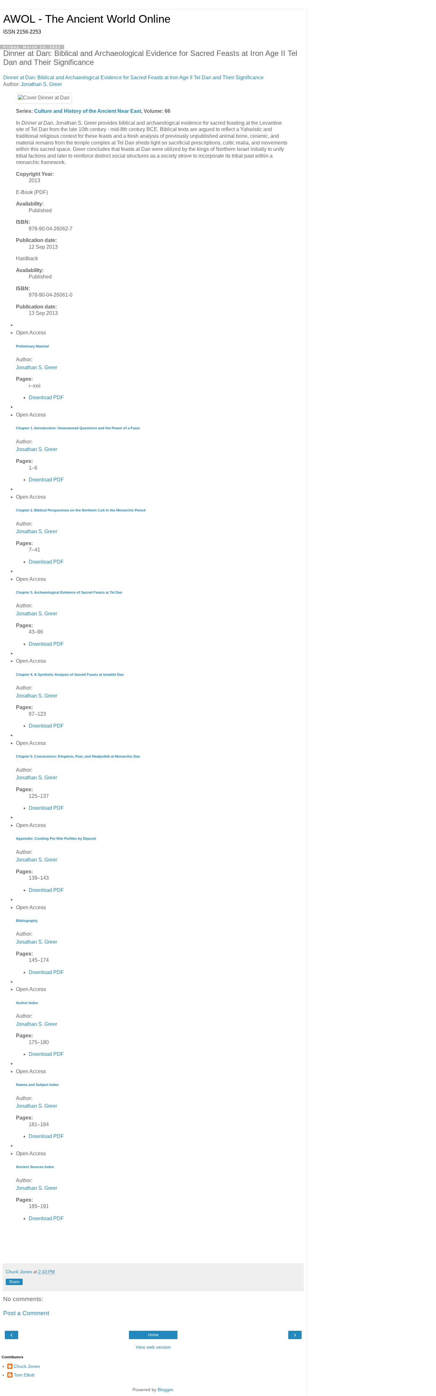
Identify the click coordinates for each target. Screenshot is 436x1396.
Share (14, 1282)
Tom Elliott (24, 1374)
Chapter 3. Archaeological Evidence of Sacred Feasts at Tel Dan (69, 592)
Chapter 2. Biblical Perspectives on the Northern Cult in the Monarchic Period (81, 510)
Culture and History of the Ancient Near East (87, 111)
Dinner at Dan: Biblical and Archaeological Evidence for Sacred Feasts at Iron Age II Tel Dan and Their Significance (134, 77)
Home (153, 1335)
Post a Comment (26, 1313)
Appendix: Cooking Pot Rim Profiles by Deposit (56, 838)
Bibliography (27, 921)
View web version (153, 1347)
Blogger (165, 1389)
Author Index (27, 1003)
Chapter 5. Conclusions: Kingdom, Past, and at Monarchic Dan (78, 756)
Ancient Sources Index (35, 1167)
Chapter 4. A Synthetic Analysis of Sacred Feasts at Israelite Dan (70, 674)
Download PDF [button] (46, 397)
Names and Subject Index (37, 1085)
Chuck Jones (27, 1366)
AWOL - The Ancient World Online (86, 19)
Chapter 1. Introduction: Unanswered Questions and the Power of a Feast (78, 428)
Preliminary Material (32, 346)
